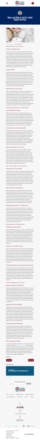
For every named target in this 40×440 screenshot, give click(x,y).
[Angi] (9, 426)
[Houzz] (11, 426)
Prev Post (9, 360)
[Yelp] (13, 426)
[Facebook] (6, 426)
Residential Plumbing (19, 394)
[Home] (19, 3)
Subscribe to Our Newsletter (20, 381)
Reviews (26, 396)
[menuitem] (7, 438)
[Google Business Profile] (16, 426)
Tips (11, 356)
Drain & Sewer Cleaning (29, 394)
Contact (31, 396)
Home (7, 394)
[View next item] (11, 377)
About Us (12, 394)
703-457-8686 (20, 407)
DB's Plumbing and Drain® (21, 345)
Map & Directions (20, 421)
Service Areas (19, 396)
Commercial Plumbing (11, 396)
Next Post (31, 360)
